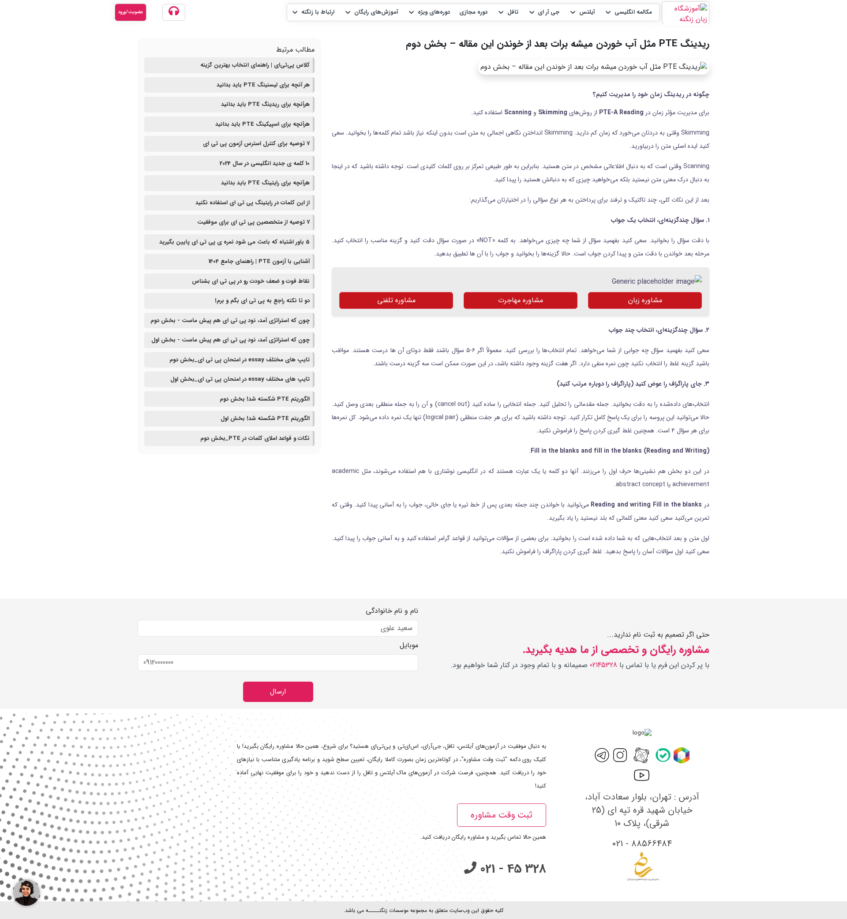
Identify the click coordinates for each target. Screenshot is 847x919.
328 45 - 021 (511, 869)
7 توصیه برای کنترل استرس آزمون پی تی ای (256, 143)
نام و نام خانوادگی (392, 611)
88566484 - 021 (642, 844)
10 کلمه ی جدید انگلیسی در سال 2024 (265, 163)
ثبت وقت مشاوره (501, 815)
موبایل (409, 645)
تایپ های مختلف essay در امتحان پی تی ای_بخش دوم (239, 359)
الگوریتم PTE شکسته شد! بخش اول (265, 418)
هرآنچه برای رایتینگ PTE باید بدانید (265, 183)
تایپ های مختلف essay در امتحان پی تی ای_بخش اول (240, 379)
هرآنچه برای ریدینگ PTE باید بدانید (265, 104)
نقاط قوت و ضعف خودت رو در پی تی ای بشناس (251, 281)
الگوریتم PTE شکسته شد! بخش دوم (265, 399)
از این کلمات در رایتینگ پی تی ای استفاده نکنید (252, 202)
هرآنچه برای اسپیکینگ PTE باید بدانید (262, 124)
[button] (628, 12)
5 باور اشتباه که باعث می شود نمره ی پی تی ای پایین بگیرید (234, 242)
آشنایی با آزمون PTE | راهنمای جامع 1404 (259, 261)
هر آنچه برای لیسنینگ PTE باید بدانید (263, 85)
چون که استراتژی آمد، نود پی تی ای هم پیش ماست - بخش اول (230, 340)
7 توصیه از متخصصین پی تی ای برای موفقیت (253, 222)
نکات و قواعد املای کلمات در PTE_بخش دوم (255, 438)
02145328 (603, 665)
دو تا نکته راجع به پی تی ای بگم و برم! (262, 300)
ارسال (278, 691)
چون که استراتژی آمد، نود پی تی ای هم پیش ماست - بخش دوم (230, 320)
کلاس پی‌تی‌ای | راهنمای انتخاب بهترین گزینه (255, 65)
